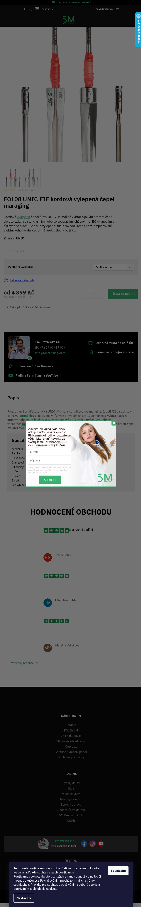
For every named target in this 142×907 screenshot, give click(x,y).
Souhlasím (118, 871)
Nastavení (24, 898)
